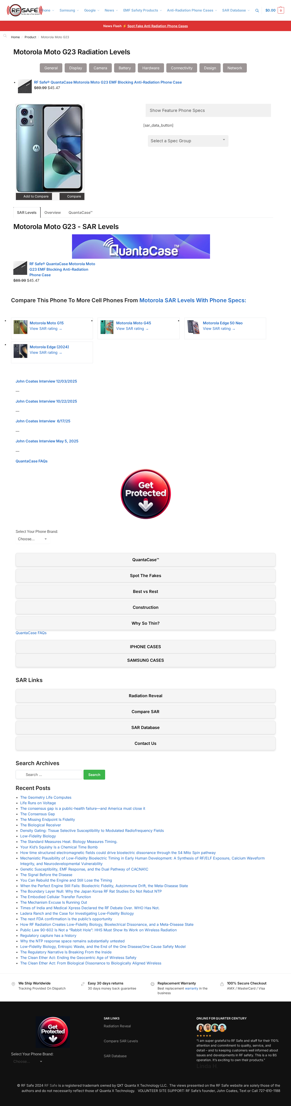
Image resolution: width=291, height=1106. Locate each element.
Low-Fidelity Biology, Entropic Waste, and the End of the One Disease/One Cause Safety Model (103, 946)
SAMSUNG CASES (145, 660)
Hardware (150, 68)
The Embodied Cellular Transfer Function (55, 896)
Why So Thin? (146, 623)
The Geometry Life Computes (45, 797)
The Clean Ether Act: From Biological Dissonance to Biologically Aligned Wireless (90, 963)
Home (15, 37)
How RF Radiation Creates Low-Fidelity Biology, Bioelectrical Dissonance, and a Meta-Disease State (106, 924)
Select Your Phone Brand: (37, 532)
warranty (191, 988)
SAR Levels (27, 212)
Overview (52, 212)
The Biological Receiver (40, 825)
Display (75, 68)
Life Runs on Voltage (38, 803)
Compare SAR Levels (121, 1041)
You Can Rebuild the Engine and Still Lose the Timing (66, 880)
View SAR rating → (46, 328)
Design (210, 68)
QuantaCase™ (80, 212)
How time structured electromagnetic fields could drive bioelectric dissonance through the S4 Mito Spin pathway (118, 852)
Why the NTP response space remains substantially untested (72, 941)
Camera (100, 68)
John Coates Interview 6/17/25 (43, 421)
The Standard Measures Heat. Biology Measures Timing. (69, 841)
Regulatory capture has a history (48, 935)
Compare (73, 196)
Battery (125, 68)
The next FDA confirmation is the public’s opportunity (66, 919)
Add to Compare (36, 196)
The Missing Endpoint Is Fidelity (47, 819)
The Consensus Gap (37, 814)
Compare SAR (145, 711)
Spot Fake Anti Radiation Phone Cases (157, 26)
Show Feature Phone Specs (177, 110)
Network (235, 68)
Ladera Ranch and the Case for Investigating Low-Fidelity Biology (77, 913)
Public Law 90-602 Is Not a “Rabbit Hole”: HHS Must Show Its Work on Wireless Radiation (98, 930)
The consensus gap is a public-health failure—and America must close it (82, 808)
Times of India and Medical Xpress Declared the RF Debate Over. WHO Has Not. (90, 908)
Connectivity (182, 68)
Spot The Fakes (145, 575)
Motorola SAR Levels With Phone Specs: (192, 300)
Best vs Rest (145, 591)
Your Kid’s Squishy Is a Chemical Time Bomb (59, 847)
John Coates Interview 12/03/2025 (46, 381)
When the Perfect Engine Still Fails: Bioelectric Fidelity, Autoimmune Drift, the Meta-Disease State (104, 885)
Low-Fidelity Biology (38, 836)
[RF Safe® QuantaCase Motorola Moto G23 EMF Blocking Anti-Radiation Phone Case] (25, 86)
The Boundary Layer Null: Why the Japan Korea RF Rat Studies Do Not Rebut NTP (91, 891)
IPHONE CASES (145, 646)
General (51, 68)
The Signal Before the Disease (46, 874)
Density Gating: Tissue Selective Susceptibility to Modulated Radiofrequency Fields (92, 830)
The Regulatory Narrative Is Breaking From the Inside (66, 952)
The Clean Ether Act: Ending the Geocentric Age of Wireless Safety (78, 957)
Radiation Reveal (145, 695)
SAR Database (145, 727)
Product (30, 37)
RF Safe (50, 1085)
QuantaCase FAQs (32, 461)
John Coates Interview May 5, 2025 (47, 441)
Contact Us (145, 743)
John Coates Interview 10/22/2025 (46, 401)
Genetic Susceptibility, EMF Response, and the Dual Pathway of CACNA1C (84, 869)
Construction (145, 607)
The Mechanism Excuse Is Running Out (53, 902)
